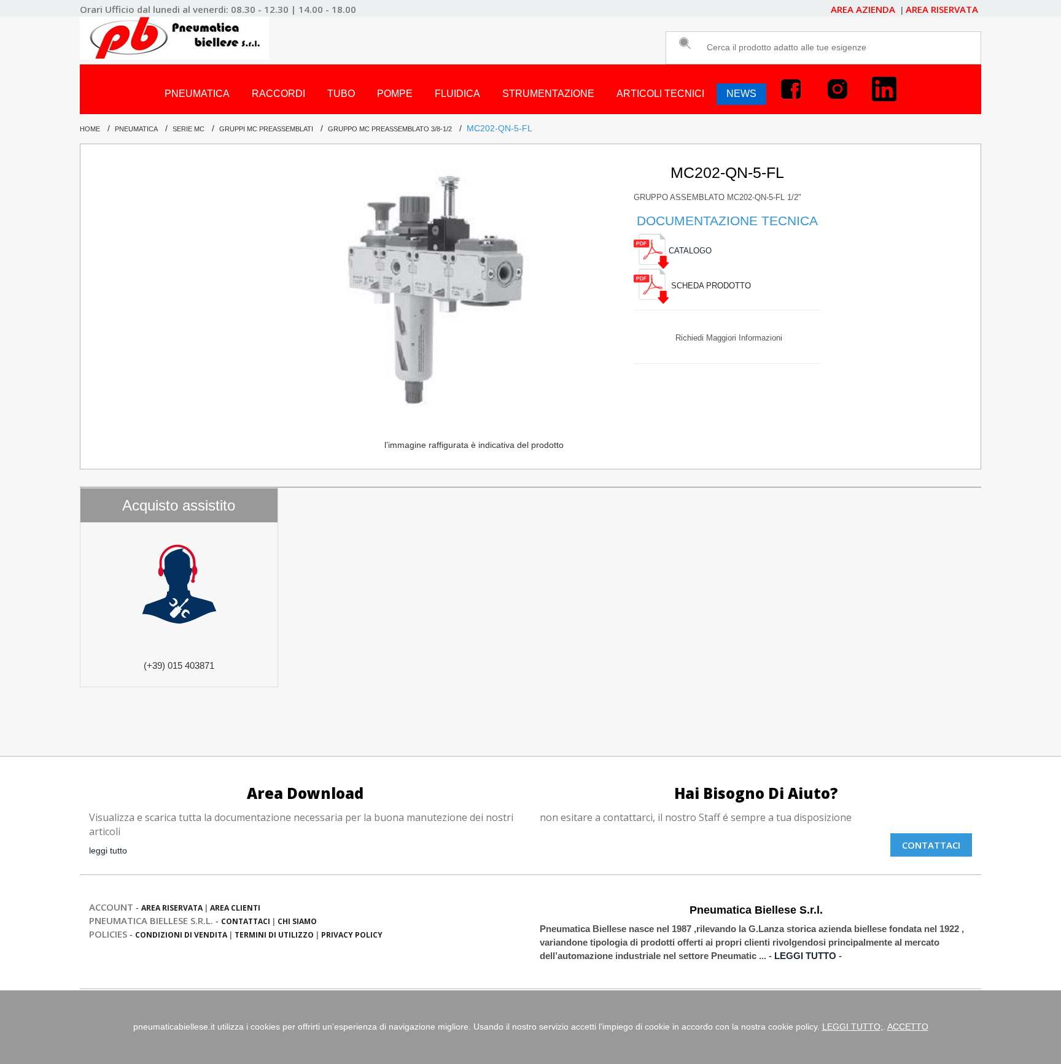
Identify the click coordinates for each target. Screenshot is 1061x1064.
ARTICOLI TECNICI (660, 93)
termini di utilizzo (274, 935)
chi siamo (297, 921)
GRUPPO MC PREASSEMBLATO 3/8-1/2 (390, 129)
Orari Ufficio (107, 9)
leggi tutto (108, 850)
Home (90, 129)
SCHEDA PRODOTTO (710, 286)
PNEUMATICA (197, 93)
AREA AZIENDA (864, 9)
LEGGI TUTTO (805, 956)
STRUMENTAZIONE (548, 93)
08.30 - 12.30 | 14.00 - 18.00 (293, 9)
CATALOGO (690, 251)
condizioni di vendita (181, 935)
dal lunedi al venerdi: (182, 9)
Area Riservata (172, 908)
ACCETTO (907, 1026)
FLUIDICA (457, 93)
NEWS (741, 93)
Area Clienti (235, 908)
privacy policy (352, 935)
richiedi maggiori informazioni (728, 337)
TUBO (341, 93)
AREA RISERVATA (942, 9)
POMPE (395, 93)
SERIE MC (188, 129)
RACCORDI (278, 93)
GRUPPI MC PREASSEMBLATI (266, 129)
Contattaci (931, 845)
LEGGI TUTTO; (852, 1026)
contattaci (245, 921)
